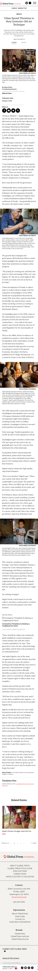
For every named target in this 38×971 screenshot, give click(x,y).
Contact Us (20, 919)
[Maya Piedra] (16, 967)
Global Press (20, 934)
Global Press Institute (20, 936)
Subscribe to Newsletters (20, 922)
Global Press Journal (20, 939)
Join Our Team (20, 871)
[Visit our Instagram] (8, 951)
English (14, 42)
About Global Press (20, 866)
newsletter (22, 8)
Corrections (19, 874)
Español (23, 42)
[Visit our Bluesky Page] (5, 951)
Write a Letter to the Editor (20, 877)
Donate (14, 8)
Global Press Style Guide (19, 868)
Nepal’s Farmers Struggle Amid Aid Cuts (16, 831)
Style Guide (20, 916)
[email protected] (19, 897)
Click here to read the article (13, 629)
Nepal (4, 834)
